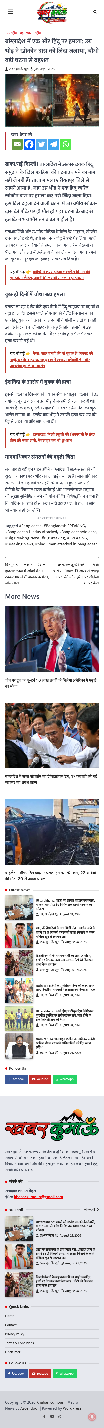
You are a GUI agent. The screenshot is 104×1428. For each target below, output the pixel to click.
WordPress (72, 1408)
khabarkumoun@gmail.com (38, 1197)
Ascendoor (29, 1408)
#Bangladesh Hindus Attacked (31, 532)
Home (9, 1316)
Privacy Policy (14, 1334)
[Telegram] (53, 144)
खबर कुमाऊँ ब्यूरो (19, 69)
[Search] (95, 12)
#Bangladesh (30, 526)
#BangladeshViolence (77, 532)
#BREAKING (77, 538)
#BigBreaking (53, 538)
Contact (11, 1325)
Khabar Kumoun (50, 1402)
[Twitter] (41, 144)
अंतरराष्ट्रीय (11, 33)
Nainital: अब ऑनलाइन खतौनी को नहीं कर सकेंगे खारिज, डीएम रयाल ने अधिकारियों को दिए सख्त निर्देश (65, 1043)
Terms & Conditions (19, 1343)
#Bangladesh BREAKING (64, 526)
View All (90, 1210)
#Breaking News (19, 544)
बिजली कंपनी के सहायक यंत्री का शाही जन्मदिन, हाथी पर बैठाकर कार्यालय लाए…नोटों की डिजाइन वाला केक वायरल (64, 960)
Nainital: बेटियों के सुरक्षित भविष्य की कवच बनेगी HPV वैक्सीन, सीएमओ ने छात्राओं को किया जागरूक (65, 988)
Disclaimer (12, 1352)
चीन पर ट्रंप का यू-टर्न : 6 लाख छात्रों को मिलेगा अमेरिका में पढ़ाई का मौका (50, 683)
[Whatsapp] (65, 144)
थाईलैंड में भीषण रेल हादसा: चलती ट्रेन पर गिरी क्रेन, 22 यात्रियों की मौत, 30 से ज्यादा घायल (50, 875)
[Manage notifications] (92, 1417)
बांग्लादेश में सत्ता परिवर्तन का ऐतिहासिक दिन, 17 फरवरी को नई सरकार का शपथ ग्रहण (51, 779)
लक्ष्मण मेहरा (47, 914)
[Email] (17, 144)
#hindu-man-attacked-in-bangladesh (66, 544)
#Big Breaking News (22, 538)
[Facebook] (29, 144)
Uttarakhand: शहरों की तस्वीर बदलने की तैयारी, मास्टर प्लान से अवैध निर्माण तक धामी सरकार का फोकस (65, 905)
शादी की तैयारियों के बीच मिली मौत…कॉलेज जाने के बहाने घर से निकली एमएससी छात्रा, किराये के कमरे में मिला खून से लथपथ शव (65, 932)
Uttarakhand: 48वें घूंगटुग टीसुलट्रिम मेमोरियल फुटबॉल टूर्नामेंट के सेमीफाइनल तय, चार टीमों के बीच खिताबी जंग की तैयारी (64, 1015)
